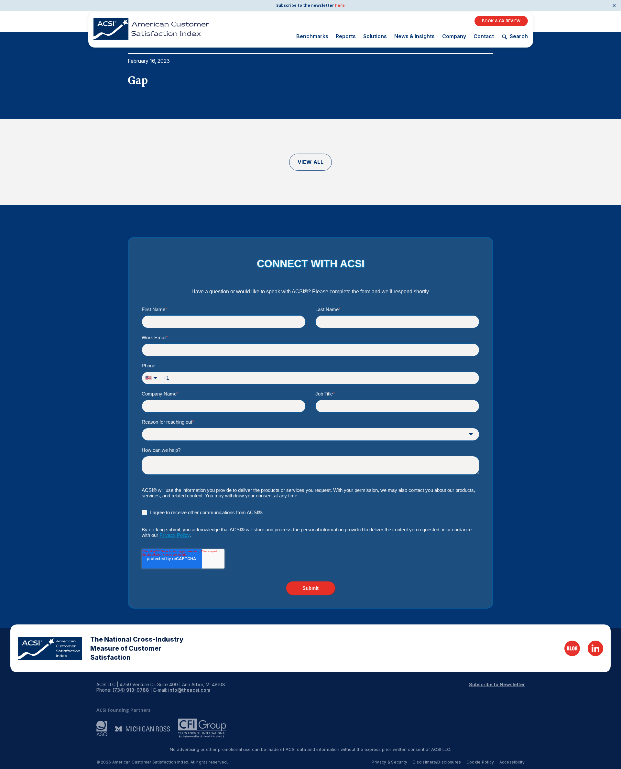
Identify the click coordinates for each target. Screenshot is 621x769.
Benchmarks (312, 36)
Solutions (375, 36)
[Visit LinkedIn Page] (595, 648)
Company (454, 36)
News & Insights (414, 36)
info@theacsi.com (189, 690)
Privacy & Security (389, 762)
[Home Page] (50, 648)
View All (311, 162)
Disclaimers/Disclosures (437, 762)
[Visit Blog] (572, 648)
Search (519, 36)
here (340, 5)
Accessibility (512, 762)
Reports (346, 36)
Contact (484, 36)
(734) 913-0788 (131, 690)
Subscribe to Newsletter (497, 684)
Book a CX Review (501, 20)
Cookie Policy (480, 762)
